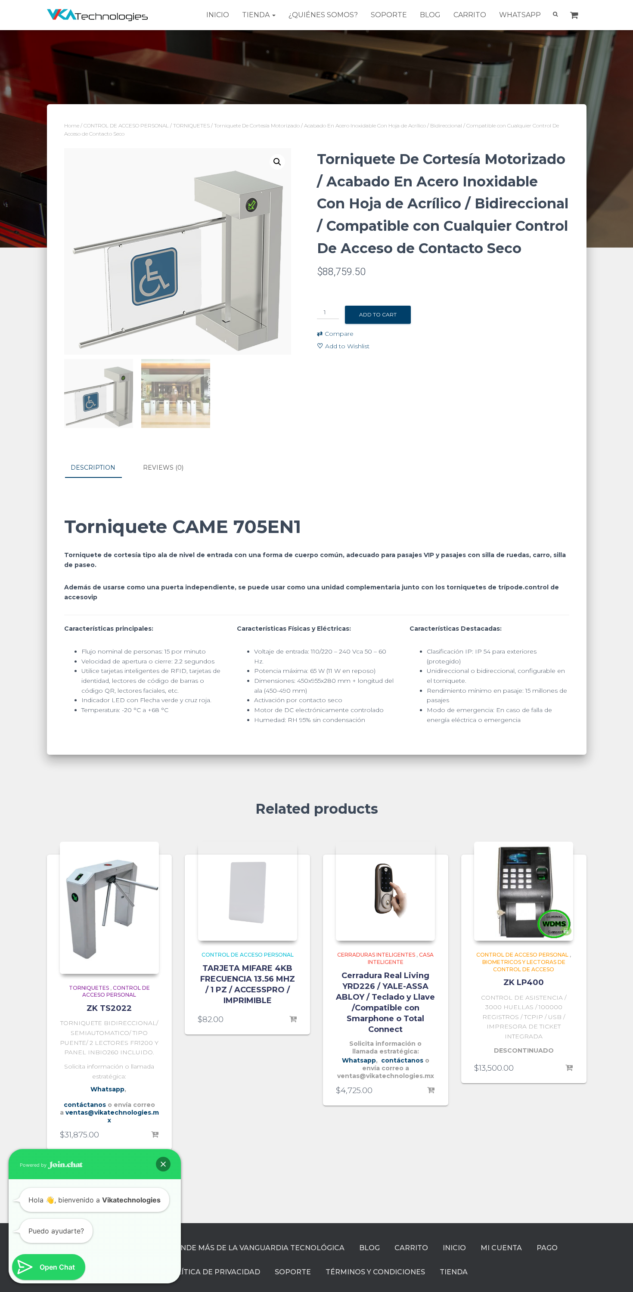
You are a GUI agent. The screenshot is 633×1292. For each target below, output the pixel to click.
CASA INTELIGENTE (401, 958)
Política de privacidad (213, 1272)
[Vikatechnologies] (97, 15)
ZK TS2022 (109, 1008)
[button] (163, 1164)
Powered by (34, 1165)
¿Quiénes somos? (323, 15)
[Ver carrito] (575, 15)
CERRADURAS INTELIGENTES (376, 954)
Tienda (256, 15)
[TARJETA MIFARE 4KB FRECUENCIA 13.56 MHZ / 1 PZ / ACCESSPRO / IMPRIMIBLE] (247, 891)
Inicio (217, 15)
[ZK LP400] (523, 891)
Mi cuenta (501, 1248)
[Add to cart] (154, 1135)
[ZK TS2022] (109, 908)
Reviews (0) (163, 467)
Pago (547, 1248)
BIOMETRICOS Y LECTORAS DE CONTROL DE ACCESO (523, 966)
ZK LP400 (523, 982)
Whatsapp (520, 15)
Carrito (469, 15)
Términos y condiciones (375, 1272)
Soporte (389, 15)
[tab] (99, 468)
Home (71, 125)
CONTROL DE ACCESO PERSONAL (126, 125)
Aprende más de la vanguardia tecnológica (252, 1248)
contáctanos (85, 1105)
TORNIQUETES (191, 125)
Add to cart (378, 314)
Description (93, 467)
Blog (430, 15)
